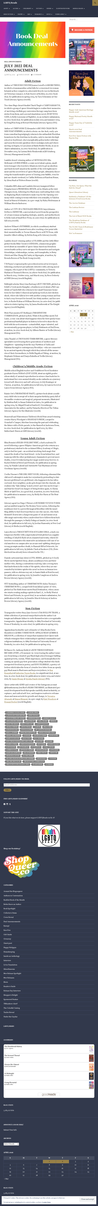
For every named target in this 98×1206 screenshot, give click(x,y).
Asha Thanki (42, 721)
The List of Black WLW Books (80, 216)
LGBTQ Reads (10, 3)
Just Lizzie (41, 744)
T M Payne (52, 759)
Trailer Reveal (9, 1012)
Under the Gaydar (10, 1017)
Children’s (27, 8)
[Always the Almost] (91, 1067)
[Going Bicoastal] (91, 1085)
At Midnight (9, 1073)
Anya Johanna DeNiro (14, 721)
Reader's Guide (9, 986)
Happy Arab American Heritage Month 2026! (81, 111)
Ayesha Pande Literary (35, 679)
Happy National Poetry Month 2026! (80, 117)
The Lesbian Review (76, 207)
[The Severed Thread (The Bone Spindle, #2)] (91, 1058)
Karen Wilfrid (54, 744)
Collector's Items (10, 913)
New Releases (9, 978)
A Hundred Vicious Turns (15, 712)
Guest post (8, 943)
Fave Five (7, 930)
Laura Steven (49, 747)
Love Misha (54, 750)
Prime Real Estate (13, 756)
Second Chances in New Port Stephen (20, 759)
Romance (38, 14)
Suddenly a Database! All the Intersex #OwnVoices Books (80, 198)
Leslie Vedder (10, 1057)
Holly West (27, 738)
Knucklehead (23, 747)
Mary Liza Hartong (13, 753)
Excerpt (6, 926)
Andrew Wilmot (49, 718)
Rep (28, 14)
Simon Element (21, 699)
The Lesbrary (74, 212)
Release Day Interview (12, 991)
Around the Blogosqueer (13, 891)
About (6, 8)
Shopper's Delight (11, 995)
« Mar (72, 332)
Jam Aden (39, 741)
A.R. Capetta (9, 1048)
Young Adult (60, 14)
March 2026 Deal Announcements (75, 130)
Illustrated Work (63, 8)
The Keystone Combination (34, 761)
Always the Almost (11, 1064)
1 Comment (37, 75)
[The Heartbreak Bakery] (91, 1049)
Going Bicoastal (10, 1082)
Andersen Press (34, 718)
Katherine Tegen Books (25, 673)
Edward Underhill (11, 1066)
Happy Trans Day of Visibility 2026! (80, 124)
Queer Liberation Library (78, 192)
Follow (7, 790)
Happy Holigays (10, 947)
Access (15, 8)
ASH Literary (30, 721)
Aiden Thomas (33, 715)
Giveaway (7, 939)
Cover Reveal (9, 917)
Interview (7, 960)
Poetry (20, 14)
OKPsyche (53, 753)
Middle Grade (78, 8)
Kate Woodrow (50, 699)
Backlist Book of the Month (14, 900)
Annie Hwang (17, 679)
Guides (48, 8)
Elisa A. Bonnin (11, 733)
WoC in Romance (75, 233)
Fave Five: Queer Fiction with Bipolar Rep (80, 137)
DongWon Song (12, 730)
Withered (49, 764)
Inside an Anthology (12, 956)
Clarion (37, 727)
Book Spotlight (9, 909)
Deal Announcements (12, 62)
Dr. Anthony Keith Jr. (43, 730)
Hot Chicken (38, 738)
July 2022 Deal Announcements (21, 68)
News (6, 982)
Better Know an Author (12, 904)
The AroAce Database (77, 203)
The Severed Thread (12, 1055)
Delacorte (48, 727)
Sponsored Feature (11, 999)
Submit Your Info (10, 1130)
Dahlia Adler (23, 75)
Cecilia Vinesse (12, 727)
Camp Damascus (42, 724)
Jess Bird (49, 741)
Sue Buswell (41, 759)
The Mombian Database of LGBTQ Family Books (79, 221)
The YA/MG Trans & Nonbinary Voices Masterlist (81, 228)
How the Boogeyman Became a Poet (19, 741)
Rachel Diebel (28, 756)
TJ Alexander (37, 764)
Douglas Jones (26, 730)
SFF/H (48, 14)
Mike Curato (42, 753)
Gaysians (27, 735)
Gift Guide (8, 935)
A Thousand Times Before (15, 715)
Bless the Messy (12, 724)
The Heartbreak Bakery (13, 1046)
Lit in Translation (10, 965)
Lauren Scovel (11, 750)
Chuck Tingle (26, 727)
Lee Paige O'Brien (27, 750)
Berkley (54, 721)
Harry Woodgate (12, 738)
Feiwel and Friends (13, 735)
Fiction (39, 8)
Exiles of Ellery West (47, 733)
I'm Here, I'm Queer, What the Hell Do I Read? (80, 187)
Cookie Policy (46, 1202)
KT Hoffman (36, 747)
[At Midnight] (91, 1076)
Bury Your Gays (27, 724)
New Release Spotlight (12, 973)
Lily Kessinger (41, 750)
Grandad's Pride (40, 735)
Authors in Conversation (13, 896)
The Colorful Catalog (12, 1008)
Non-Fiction (8, 14)
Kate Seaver (10, 747)
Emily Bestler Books (28, 733)
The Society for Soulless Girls (17, 764)
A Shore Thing (33, 712)
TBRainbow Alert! (11, 1004)
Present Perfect (10, 702)
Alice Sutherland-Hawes (15, 718)
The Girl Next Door (13, 761)
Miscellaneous (9, 969)
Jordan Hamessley (27, 744)
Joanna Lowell (11, 744)
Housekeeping (9, 952)
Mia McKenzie (29, 753)
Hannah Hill (53, 735)
